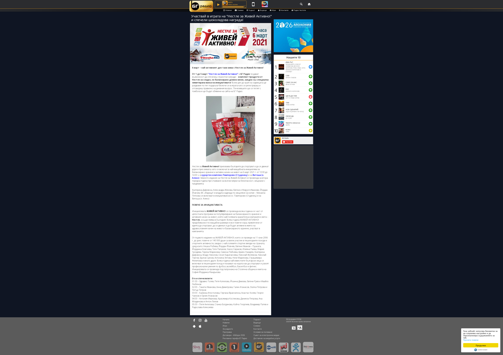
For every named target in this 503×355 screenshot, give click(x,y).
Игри (274, 10)
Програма (227, 332)
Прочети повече (470, 339)
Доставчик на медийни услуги (266, 338)
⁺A (299, 327)
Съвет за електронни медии (266, 335)
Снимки (240, 10)
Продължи (481, 345)
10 (275, 130)
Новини (228, 10)
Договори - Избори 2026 (234, 335)
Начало (226, 319)
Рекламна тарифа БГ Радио (235, 338)
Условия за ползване (262, 332)
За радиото (228, 329)
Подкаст (251, 10)
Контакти (284, 10)
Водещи (263, 10)
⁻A (294, 328)
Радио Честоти (300, 10)
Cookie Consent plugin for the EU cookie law (480, 349)
